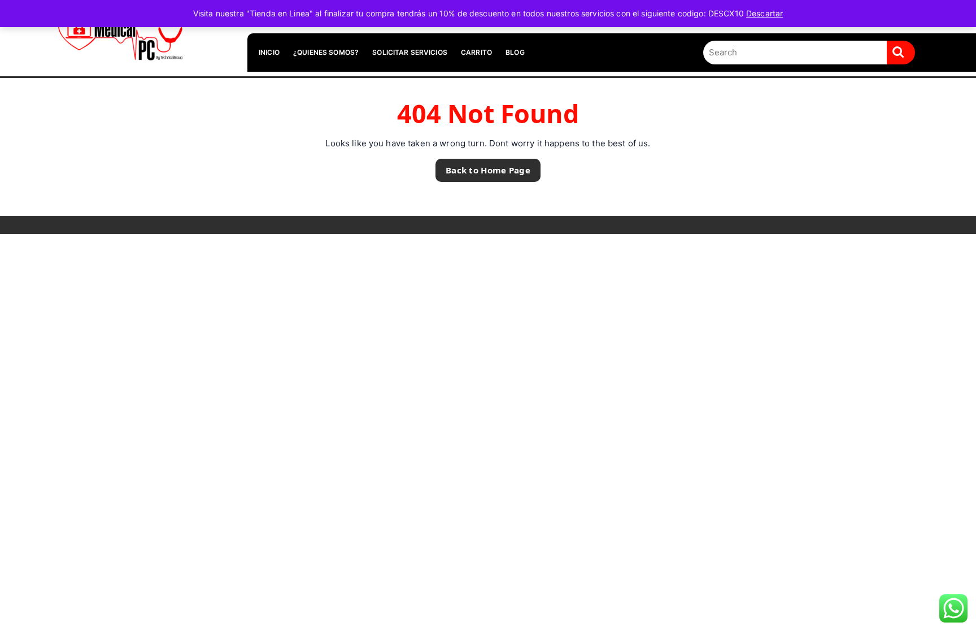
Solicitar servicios (409, 52)
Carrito (476, 52)
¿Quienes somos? (326, 52)
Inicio (269, 52)
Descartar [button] (764, 13)
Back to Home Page (482, 167)
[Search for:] (795, 53)
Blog (515, 52)
